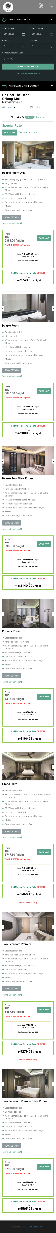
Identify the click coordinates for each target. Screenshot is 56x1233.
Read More (9, 132)
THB (36, 107)
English (9, 107)
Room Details (12, 217)
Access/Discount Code (12, 53)
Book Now (44, 238)
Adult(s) (5, 40)
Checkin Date (8, 28)
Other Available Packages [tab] (24, 86)
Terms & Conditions (28, 132)
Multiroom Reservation (28, 74)
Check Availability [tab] (19, 19)
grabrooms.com (36, 1227)
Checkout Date (36, 28)
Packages (40, 117)
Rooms (29, 117)
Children (34, 40)
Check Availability (28, 66)
